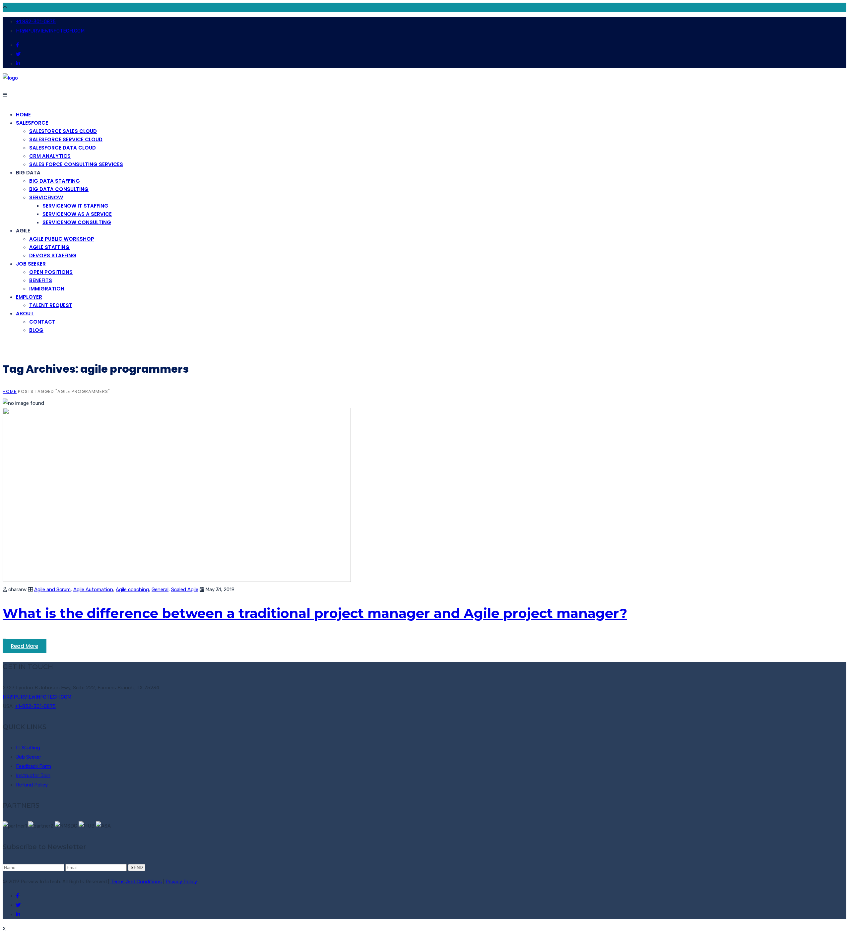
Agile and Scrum (52, 590)
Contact (42, 321)
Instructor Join (33, 776)
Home (23, 114)
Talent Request (50, 305)
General (160, 590)
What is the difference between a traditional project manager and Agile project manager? (315, 613)
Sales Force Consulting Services (76, 164)
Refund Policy (32, 785)
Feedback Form (33, 766)
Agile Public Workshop (61, 238)
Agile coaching (132, 590)
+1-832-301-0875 (35, 706)
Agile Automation (93, 590)
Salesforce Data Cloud (62, 147)
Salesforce (32, 122)
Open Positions (51, 272)
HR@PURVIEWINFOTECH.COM (50, 31)
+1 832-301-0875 (36, 22)
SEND (137, 867)
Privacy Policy (181, 882)
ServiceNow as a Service (77, 214)
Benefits (40, 280)
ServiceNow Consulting (76, 222)
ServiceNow (46, 197)
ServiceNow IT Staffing (75, 205)
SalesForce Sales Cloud (63, 131)
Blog (36, 330)
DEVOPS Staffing (52, 255)
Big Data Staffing (54, 180)
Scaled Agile (184, 590)
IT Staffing (28, 748)
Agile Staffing (49, 247)
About (25, 313)
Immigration (46, 288)
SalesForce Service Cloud (65, 139)
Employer (29, 296)
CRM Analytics (50, 156)
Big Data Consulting (59, 189)
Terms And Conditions (136, 882)
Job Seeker (31, 263)
